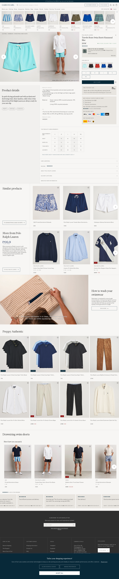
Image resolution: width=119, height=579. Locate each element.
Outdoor (46, 9)
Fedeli (67, 480)
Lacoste (39, 26)
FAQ (27, 551)
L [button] (103, 72)
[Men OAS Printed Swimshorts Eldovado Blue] (18, 18)
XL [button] (112, 72)
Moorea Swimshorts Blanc (52, 27)
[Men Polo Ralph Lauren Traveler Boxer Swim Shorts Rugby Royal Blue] (87, 18)
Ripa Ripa (73, 26)
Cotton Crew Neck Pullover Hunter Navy (43, 268)
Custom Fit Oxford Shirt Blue (71, 268)
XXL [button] (86, 76)
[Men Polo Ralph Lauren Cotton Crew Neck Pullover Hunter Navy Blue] (46, 247)
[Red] (97, 65)
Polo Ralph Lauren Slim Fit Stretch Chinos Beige (43, 420)
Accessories (21, 9)
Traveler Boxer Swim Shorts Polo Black (45, 482)
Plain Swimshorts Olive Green (75, 27)
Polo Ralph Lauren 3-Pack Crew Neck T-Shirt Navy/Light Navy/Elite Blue (42, 375)
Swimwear (10, 33)
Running (51, 9)
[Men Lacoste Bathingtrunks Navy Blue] (41, 18)
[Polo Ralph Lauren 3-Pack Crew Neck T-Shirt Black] (14, 373)
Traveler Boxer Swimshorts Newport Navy (29, 27)
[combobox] (115, 9)
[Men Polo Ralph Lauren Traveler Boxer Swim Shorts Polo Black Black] (48, 461)
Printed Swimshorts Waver (5, 27)
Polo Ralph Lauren (29, 26)
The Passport (6, 548)
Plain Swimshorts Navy (64, 27)
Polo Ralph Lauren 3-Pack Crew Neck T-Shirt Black (14, 375)
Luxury (63, 9)
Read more (113, 55)
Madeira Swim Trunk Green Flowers (74, 482)
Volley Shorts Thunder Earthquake (98, 27)
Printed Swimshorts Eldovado (17, 27)
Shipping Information (31, 545)
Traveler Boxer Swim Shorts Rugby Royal (86, 27)
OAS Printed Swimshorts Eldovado (42, 222)
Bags (32, 9)
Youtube (52, 551)
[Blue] (104, 65)
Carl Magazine (105, 9)
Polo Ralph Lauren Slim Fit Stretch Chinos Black (73, 420)
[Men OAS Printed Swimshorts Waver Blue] (7, 18)
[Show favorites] (113, 5)
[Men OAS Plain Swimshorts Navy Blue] (64, 18)
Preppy (5, 108)
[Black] (91, 65)
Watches (27, 9)
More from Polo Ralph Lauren (12, 235)
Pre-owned (57, 9)
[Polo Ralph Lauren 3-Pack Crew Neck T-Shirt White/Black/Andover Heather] (74, 373)
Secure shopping (7, 545)
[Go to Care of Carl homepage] (8, 5)
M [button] (94, 72)
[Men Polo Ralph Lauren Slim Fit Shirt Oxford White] (14, 399)
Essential (20, 108)
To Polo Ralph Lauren (10, 269)
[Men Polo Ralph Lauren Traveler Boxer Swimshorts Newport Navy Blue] (30, 18)
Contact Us (29, 548)
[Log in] (110, 5)
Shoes (15, 9)
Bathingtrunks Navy (40, 27)
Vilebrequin (51, 26)
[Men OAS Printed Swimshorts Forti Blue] (110, 18)
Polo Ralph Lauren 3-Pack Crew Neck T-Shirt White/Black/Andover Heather (72, 375)
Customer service (91, 5)
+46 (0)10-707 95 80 (81, 552)
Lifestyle (36, 9)
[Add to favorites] (58, 188)
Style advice (103, 5)
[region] (59, 501)
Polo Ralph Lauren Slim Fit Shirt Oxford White (13, 420)
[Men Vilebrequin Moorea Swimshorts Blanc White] (53, 18)
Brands (41, 9)
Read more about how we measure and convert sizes (57, 154)
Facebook (52, 548)
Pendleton (96, 26)
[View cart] (116, 5)
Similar (12, 188)
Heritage (12, 108)
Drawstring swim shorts (21, 33)
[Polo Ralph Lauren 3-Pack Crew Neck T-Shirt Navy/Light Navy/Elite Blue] (44, 373)
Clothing (11, 9)
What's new (5, 9)
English (114, 9)
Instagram (52, 545)
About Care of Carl (7, 551)
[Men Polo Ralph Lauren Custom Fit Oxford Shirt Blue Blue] (76, 247)
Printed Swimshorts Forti (110, 27)
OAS (3, 26)
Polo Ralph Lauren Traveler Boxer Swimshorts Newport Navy (75, 222)
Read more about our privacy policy (59, 529)
